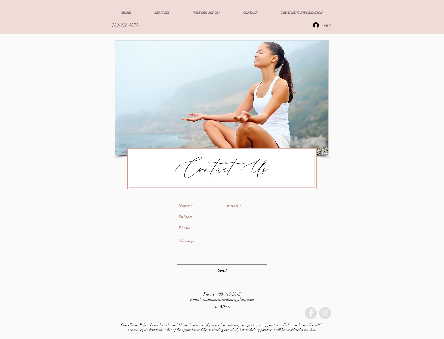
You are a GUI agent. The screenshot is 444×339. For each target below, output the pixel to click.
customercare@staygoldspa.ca (228, 299)
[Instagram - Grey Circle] (325, 313)
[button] (162, 13)
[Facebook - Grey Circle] (311, 313)
